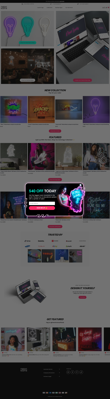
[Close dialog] (80, 185)
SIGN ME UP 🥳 (42, 208)
